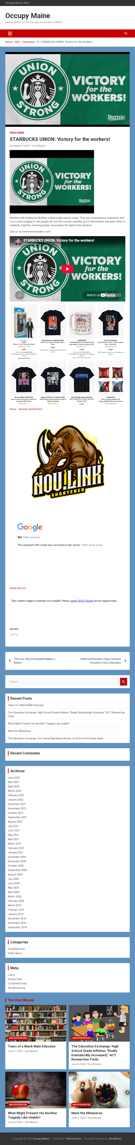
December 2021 (17, 804)
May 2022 (13, 782)
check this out (18, 588)
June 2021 (14, 830)
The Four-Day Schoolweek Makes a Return (34, 660)
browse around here (30, 409)
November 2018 (17, 923)
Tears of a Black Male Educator (26, 705)
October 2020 (16, 865)
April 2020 (13, 892)
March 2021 (14, 843)
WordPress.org (16, 988)
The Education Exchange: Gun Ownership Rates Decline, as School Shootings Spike (55, 738)
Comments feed (17, 983)
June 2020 (14, 883)
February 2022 (16, 795)
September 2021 (17, 817)
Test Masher (39, 145)
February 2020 (16, 901)
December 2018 (17, 918)
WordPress (115, 1138)
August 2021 (15, 821)
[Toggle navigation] (10, 33)
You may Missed (21, 1000)
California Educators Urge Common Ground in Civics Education (100, 660)
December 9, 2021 (20, 145)
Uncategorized (16, 948)
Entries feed (15, 979)
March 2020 (14, 896)
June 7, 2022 (15, 1051)
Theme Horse (73, 1138)
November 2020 (17, 861)
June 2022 (14, 777)
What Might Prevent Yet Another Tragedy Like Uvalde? (39, 723)
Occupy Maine (27, 16)
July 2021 (13, 826)
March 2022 (14, 790)
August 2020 (15, 874)
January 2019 (15, 914)
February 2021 (16, 848)
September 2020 (17, 870)
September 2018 (17, 927)
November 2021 (17, 808)
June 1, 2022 (78, 1117)
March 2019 (14, 905)
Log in (11, 974)
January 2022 (15, 799)
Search (123, 682)
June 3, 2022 (15, 1122)
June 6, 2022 (78, 1064)
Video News (17, 132)
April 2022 (13, 786)
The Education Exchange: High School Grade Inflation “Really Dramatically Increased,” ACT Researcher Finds (95, 1052)
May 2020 (13, 887)
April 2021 (13, 839)
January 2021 (15, 852)
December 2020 (17, 856)
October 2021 (16, 812)
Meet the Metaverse (19, 731)
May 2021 (13, 834)
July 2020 (13, 878)
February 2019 (16, 909)
